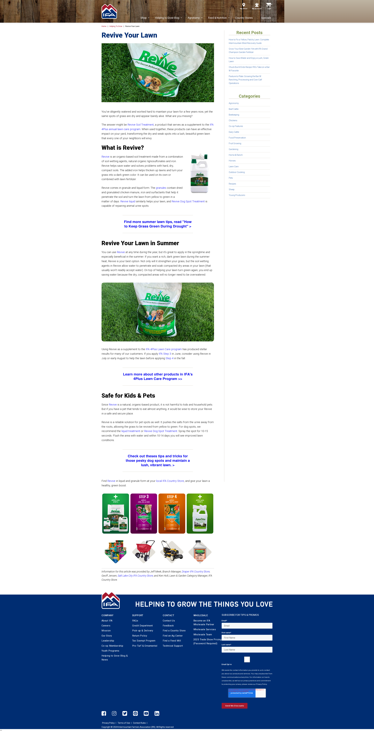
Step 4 (169, 358)
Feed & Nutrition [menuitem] (217, 17)
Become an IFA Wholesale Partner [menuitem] (203, 622)
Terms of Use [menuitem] (124, 723)
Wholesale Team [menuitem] (202, 634)
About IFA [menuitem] (107, 620)
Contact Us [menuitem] (169, 620)
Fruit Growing (235, 143)
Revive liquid (127, 201)
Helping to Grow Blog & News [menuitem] (115, 657)
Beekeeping (234, 115)
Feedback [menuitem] (168, 625)
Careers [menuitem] (106, 625)
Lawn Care (233, 166)
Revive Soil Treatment (141, 124)
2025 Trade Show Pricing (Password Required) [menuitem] (207, 641)
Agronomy (234, 103)
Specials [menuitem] (266, 17)
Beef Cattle (233, 109)
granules (161, 187)
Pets (231, 178)
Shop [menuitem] (144, 17)
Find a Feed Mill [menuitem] (172, 640)
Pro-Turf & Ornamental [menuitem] (144, 645)
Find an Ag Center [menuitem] (173, 635)
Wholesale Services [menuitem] (204, 629)
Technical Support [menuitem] (173, 645)
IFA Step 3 (165, 353)
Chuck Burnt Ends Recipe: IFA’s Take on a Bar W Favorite (249, 69)
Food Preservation (237, 138)
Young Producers (237, 195)
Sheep (231, 189)
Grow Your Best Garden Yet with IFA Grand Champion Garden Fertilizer (248, 50)
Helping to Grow (115, 26)
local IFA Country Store (170, 481)
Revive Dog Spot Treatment (188, 201)
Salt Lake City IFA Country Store (135, 575)
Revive (105, 156)
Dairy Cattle (234, 132)
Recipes (232, 184)
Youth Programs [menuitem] (110, 650)
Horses (232, 160)
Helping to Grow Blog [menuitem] (167, 17)
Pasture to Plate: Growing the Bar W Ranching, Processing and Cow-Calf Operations (245, 79)
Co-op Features (236, 126)
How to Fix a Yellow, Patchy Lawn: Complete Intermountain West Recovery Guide (249, 41)
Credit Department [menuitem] (142, 625)
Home (104, 26)
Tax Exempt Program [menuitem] (143, 640)
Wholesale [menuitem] (200, 615)
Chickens (233, 120)
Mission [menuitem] (106, 630)
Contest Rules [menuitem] (139, 723)
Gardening (233, 149)
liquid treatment (130, 431)
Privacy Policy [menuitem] (108, 723)
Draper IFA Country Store (196, 571)
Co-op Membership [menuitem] (112, 645)
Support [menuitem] (137, 615)
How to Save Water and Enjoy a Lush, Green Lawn (249, 60)
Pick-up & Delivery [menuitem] (142, 630)
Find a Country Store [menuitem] (174, 630)
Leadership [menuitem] (108, 640)
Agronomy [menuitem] (194, 17)
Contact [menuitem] (168, 615)
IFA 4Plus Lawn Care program (164, 349)
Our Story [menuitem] (107, 635)
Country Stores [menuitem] (244, 17)
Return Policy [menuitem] (139, 635)
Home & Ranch (236, 155)
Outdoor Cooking (237, 172)
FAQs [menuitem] (135, 620)
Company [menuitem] (108, 615)
